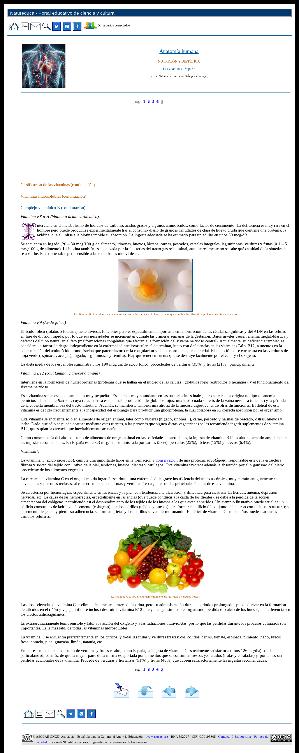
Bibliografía (243, 736)
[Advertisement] (152, 138)
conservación (167, 460)
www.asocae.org (157, 736)
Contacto (224, 736)
